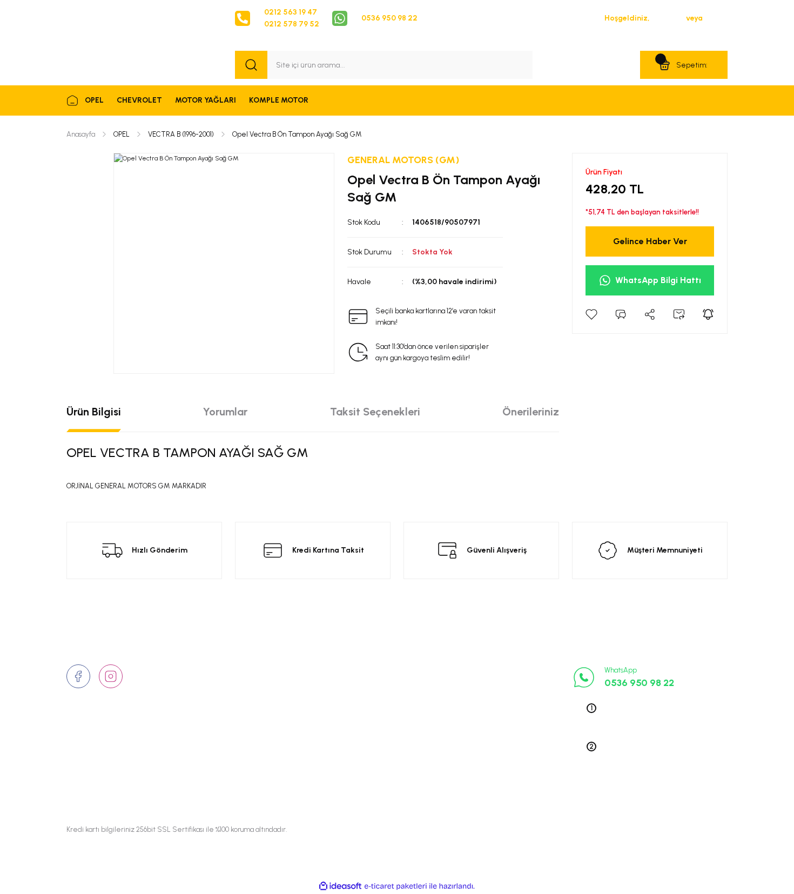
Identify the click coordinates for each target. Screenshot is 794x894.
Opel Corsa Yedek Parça (503, 704)
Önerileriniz (530, 411)
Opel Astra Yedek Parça (502, 687)
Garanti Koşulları (376, 771)
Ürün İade (364, 704)
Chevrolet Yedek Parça (500, 754)
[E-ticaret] (395, 886)
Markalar (250, 704)
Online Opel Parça (492, 720)
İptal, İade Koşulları (381, 737)
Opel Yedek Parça (491, 670)
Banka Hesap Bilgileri (384, 754)
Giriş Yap (667, 18)
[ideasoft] (340, 887)
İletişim (247, 687)
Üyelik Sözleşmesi (378, 670)
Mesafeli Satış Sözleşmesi (393, 720)
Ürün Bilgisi (93, 411)
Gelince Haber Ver (650, 241)
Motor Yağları (484, 771)
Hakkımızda (256, 670)
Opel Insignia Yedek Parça (506, 737)
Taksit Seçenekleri (375, 411)
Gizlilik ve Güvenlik (380, 687)
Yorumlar (225, 411)
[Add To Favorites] (591, 314)
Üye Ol (716, 18)
